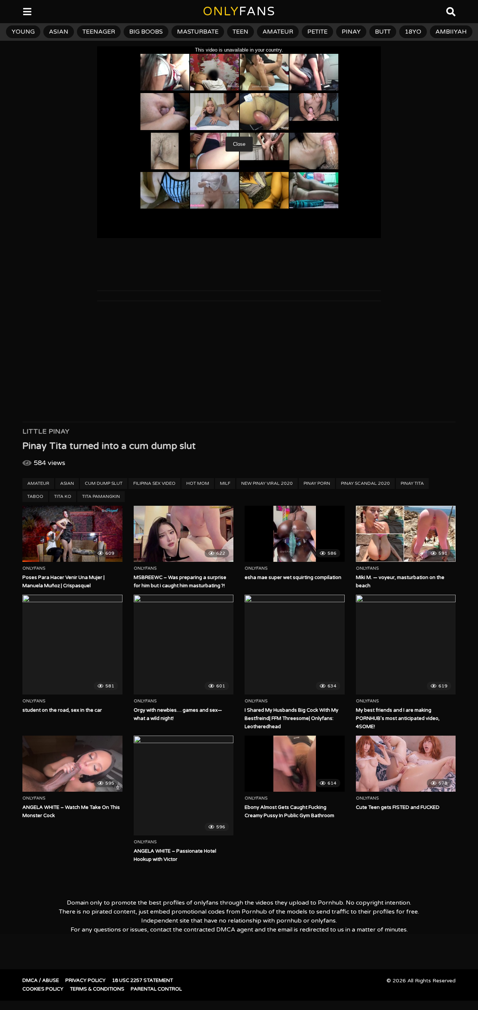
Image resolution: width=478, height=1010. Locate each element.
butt (383, 32)
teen (240, 32)
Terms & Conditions (97, 989)
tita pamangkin (101, 496)
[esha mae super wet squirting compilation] (295, 534)
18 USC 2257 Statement (142, 980)
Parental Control (156, 989)
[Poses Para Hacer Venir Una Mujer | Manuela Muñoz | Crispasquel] (72, 534)
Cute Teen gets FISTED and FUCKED (398, 807)
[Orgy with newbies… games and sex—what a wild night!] (184, 645)
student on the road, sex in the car (62, 710)
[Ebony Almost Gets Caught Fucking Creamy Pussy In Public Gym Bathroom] (295, 764)
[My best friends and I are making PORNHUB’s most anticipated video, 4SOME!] (406, 645)
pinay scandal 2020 (365, 483)
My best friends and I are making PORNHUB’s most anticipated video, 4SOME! (398, 718)
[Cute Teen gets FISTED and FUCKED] (406, 764)
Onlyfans (34, 568)
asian (58, 32)
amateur (278, 32)
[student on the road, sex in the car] (72, 645)
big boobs (146, 32)
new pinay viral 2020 (267, 483)
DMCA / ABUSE (40, 980)
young (23, 32)
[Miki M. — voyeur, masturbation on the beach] (406, 534)
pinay (351, 32)
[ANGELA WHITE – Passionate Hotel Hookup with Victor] (184, 786)
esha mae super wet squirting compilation (293, 578)
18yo (413, 32)
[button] (12, 11)
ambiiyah (451, 32)
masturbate (197, 32)
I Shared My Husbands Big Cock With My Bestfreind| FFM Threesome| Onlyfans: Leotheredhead (291, 718)
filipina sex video (154, 483)
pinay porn (317, 483)
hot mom (197, 483)
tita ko (62, 496)
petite (317, 32)
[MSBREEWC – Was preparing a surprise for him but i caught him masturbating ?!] (184, 534)
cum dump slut (103, 483)
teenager (99, 32)
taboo (35, 496)
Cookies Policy (42, 989)
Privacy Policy (85, 980)
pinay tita (412, 483)
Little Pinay (45, 431)
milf (225, 483)
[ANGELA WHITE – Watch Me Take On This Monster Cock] (72, 764)
